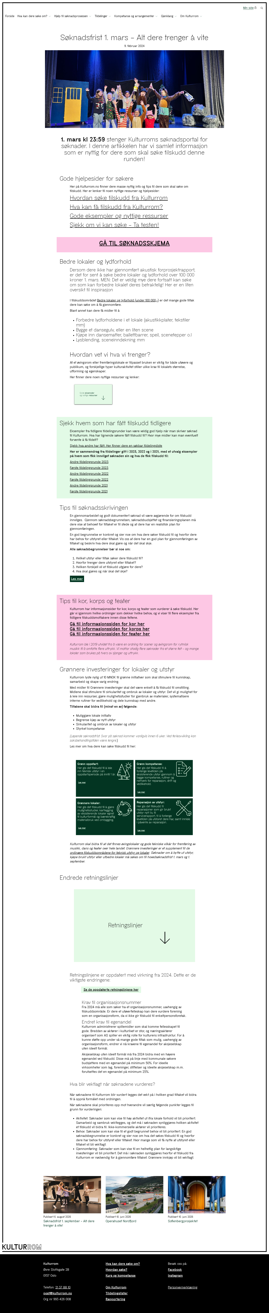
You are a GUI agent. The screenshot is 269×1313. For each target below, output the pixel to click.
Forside (9, 16)
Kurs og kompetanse (121, 1276)
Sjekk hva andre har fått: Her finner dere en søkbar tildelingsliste (116, 446)
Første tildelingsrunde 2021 (89, 491)
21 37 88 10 (63, 1287)
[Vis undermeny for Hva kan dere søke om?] (49, 16)
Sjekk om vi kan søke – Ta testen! (114, 225)
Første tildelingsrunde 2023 (89, 468)
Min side (248, 8)
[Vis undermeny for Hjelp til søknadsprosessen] (90, 16)
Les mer (77, 579)
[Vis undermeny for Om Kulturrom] (201, 16)
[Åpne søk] (262, 8)
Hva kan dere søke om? (123, 1264)
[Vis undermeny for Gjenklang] (175, 16)
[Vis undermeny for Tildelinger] (109, 16)
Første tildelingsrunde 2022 (89, 480)
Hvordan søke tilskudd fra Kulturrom (119, 198)
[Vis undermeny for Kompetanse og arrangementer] (156, 16)
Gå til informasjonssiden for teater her (110, 634)
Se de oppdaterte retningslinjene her (111, 990)
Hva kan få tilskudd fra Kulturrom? (116, 207)
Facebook (175, 1270)
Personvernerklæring (183, 1287)
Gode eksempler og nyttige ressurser (119, 216)
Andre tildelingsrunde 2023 (89, 462)
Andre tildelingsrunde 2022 (89, 474)
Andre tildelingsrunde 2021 (89, 486)
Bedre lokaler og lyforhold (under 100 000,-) (128, 300)
